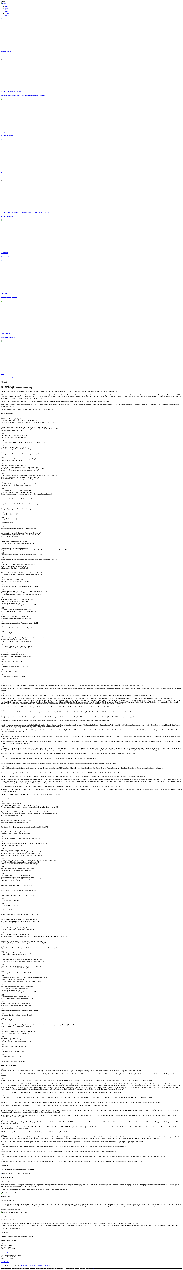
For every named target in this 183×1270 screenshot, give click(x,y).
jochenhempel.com (6, 1252)
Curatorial (8, 10)
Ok (93, 1268)
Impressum (24, 1265)
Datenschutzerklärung (43, 1265)
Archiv (7, 13)
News (6, 11)
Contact (7, 15)
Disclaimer (32, 1265)
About (6, 8)
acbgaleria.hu (5, 1262)
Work (6, 6)
